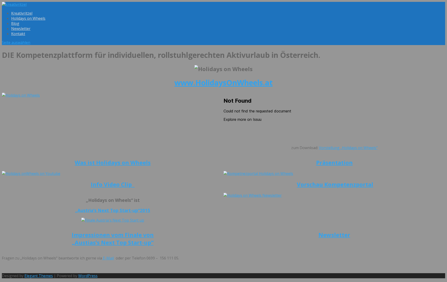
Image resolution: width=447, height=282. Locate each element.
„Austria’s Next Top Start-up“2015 (112, 210)
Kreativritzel (21, 13)
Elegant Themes (38, 275)
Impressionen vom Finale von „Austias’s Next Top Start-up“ (113, 238)
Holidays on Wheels (28, 18)
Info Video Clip (113, 184)
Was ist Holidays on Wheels (113, 162)
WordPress (88, 275)
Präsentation (334, 162)
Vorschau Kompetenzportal (335, 184)
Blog (15, 23)
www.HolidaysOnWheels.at (223, 83)
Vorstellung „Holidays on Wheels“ (348, 147)
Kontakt (18, 33)
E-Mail (108, 258)
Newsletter (20, 28)
